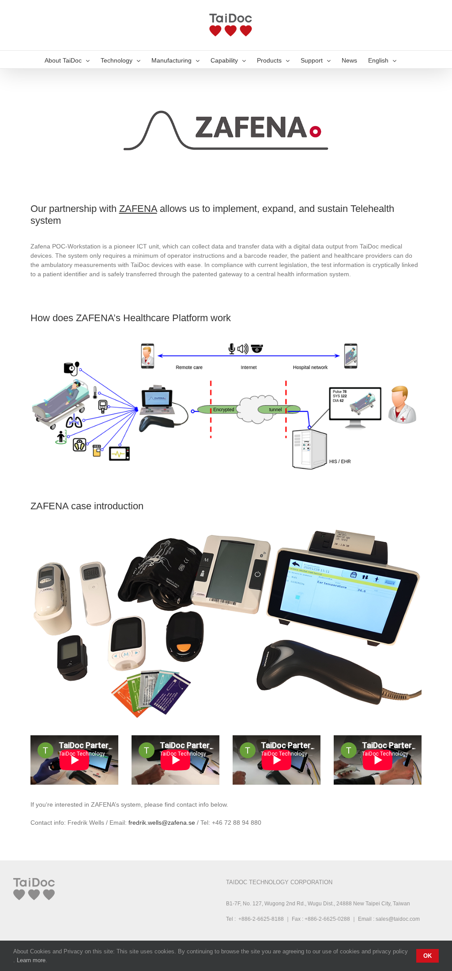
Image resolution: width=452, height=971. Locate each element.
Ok (427, 955)
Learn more (31, 960)
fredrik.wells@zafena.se (161, 822)
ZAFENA (138, 208)
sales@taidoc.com (398, 919)
